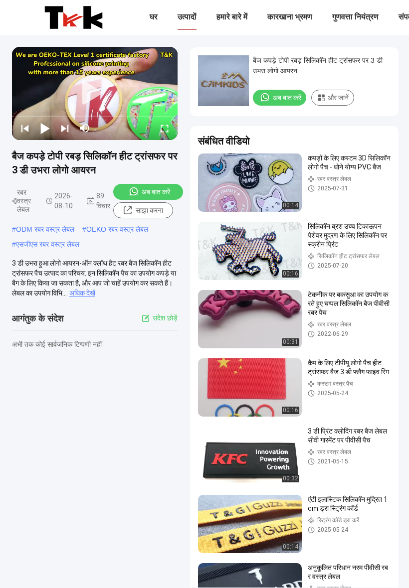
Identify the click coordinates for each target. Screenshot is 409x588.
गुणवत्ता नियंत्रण (355, 16)
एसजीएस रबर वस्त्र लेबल (47, 244)
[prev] (25, 128)
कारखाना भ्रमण (289, 16)
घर (154, 16)
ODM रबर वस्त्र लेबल (45, 229)
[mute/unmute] (85, 128)
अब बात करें (156, 192)
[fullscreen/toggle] (165, 128)
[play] (94, 93)
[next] (65, 128)
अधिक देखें (82, 293)
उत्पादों (187, 16)
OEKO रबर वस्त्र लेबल (117, 229)
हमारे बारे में (231, 16)
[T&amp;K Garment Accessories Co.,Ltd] (73, 17)
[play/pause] (45, 128)
